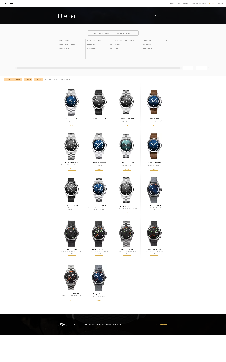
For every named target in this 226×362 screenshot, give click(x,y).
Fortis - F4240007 (71, 206)
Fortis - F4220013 (154, 206)
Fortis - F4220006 (71, 249)
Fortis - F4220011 (99, 294)
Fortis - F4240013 (154, 118)
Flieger (164, 16)
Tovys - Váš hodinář (183, 3)
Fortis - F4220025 (154, 162)
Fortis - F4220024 (99, 162)
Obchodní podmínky (88, 324)
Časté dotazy (74, 324)
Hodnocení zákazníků (199, 3)
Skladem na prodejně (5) (14, 79)
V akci (29, 79)
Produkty (211, 3)
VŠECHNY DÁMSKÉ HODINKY (126, 33)
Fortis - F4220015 (71, 163)
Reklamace (100, 324)
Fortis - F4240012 (99, 206)
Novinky (39, 79)
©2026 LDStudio (162, 324)
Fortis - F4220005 (126, 249)
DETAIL (72, 125)
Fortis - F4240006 (127, 118)
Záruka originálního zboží (114, 324)
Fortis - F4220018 (99, 119)
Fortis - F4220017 (126, 206)
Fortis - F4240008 (127, 162)
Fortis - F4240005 (154, 249)
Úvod (172, 3)
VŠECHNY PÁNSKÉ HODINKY (100, 33)
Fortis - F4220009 (99, 249)
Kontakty (220, 3)
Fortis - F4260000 (72, 293)
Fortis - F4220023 (71, 118)
